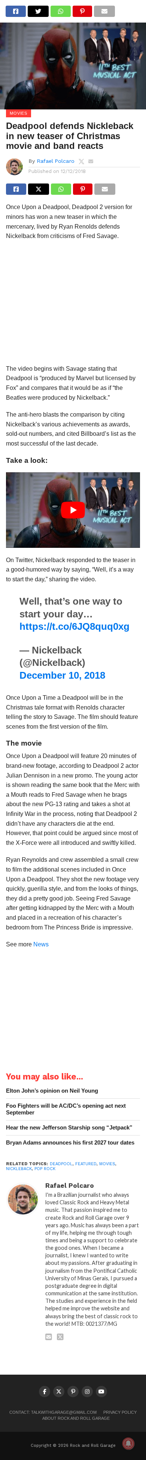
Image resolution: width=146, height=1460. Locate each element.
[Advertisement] (73, 305)
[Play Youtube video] (73, 510)
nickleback (19, 1168)
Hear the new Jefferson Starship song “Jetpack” (69, 1127)
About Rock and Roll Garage (76, 1418)
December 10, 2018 (62, 675)
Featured (86, 1163)
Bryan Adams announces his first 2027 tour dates (70, 1142)
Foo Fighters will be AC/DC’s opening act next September (66, 1109)
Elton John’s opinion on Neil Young (52, 1090)
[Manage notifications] (128, 1443)
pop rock (44, 1168)
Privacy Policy (120, 1412)
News (41, 944)
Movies (107, 1163)
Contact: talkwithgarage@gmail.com (53, 1412)
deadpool (61, 1163)
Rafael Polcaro (55, 161)
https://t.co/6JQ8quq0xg (74, 626)
